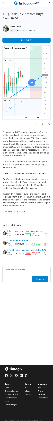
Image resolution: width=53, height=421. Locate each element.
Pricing (40, 391)
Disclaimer (42, 394)
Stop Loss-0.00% (36, 253)
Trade (26, 40)
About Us (41, 388)
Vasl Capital (15, 26)
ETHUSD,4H (19, 235)
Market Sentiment (11, 398)
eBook (27, 391)
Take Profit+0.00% (36, 235)
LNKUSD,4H (20, 253)
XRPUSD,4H (19, 244)
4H (18, 30)
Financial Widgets (11, 405)
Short (28, 253)
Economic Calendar (11, 391)
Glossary (28, 394)
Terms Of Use (43, 398)
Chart (7, 388)
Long (22, 30)
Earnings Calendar (11, 394)
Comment (40, 279)
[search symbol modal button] (49, 3)
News (7, 401)
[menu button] (3, 3)
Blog (26, 388)
